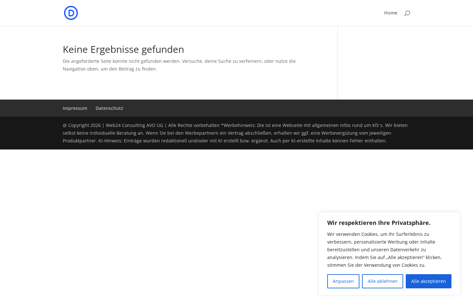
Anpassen (343, 281)
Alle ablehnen (383, 281)
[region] (389, 253)
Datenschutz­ (109, 108)
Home (390, 13)
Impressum (75, 108)
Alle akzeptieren (428, 281)
